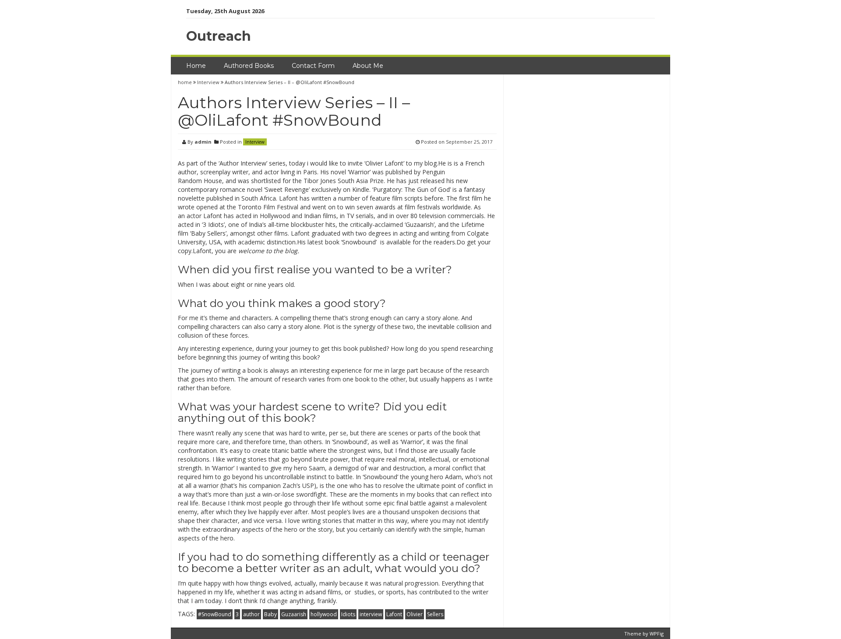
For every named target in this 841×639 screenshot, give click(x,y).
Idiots (348, 614)
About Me (368, 66)
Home (196, 66)
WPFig (657, 633)
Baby (270, 614)
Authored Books (249, 66)
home (185, 82)
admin (203, 141)
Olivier (414, 614)
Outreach (218, 36)
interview (371, 614)
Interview (208, 82)
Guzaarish (293, 614)
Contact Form (313, 66)
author (251, 614)
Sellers (435, 614)
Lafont (394, 614)
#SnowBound (214, 614)
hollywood (324, 614)
